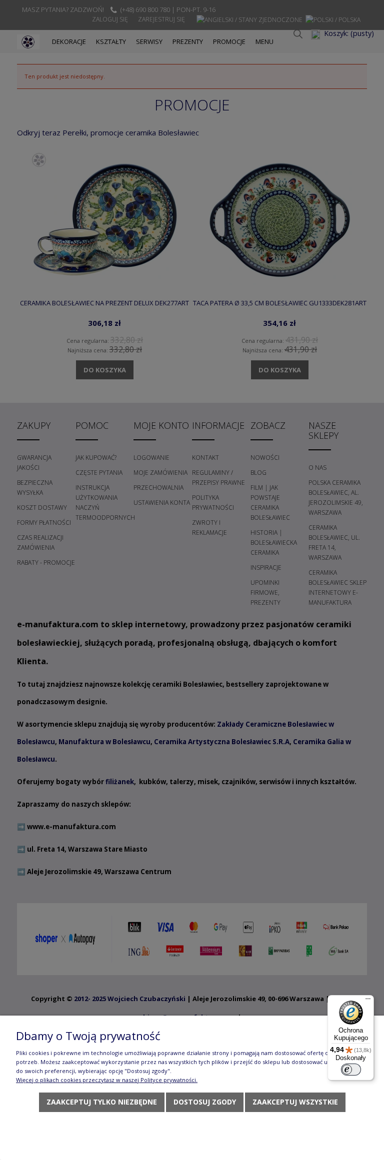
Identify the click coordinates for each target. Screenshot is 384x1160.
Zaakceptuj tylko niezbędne (101, 1102)
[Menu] (368, 1001)
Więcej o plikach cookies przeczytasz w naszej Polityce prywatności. (107, 1080)
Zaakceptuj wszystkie (295, 1102)
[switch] (351, 1070)
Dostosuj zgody (205, 1102)
